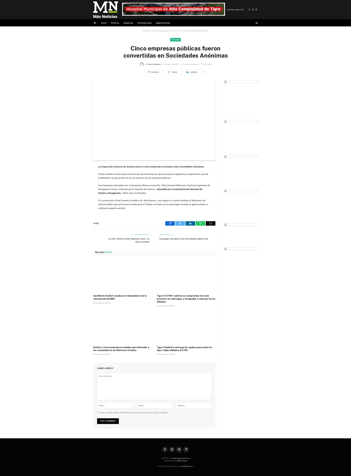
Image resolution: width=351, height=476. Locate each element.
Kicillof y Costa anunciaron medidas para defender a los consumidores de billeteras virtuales (121, 349)
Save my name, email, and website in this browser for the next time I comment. (134, 413)
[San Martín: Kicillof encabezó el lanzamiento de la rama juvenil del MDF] (122, 275)
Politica (115, 23)
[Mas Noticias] (105, 9)
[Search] (256, 23)
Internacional (145, 23)
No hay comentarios (191, 64)
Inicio (104, 23)
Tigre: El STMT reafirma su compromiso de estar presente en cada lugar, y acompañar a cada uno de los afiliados (186, 299)
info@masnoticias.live (181, 458)
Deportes (128, 23)
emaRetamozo (187, 466)
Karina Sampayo (154, 64)
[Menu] (95, 23)
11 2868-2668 (180, 461)
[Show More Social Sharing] (204, 72)
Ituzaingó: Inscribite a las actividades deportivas (183, 239)
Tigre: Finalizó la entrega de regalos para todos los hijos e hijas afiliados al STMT (184, 349)
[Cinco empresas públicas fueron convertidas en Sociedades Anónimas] (154, 120)
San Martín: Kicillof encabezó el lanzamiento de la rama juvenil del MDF (120, 297)
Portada (146, 31)
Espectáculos (163, 23)
